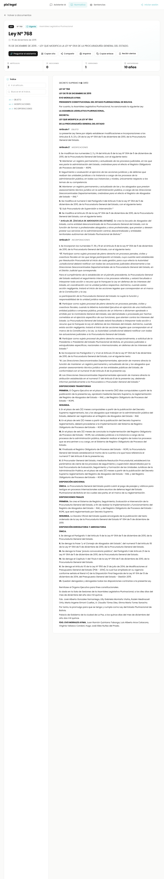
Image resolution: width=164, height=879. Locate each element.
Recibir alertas (129, 53)
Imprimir (87, 53)
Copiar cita (49, 53)
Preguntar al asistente (25, 53)
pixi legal (10, 5)
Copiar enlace (106, 53)
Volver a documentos (19, 15)
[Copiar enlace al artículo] (151, 129)
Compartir (69, 53)
